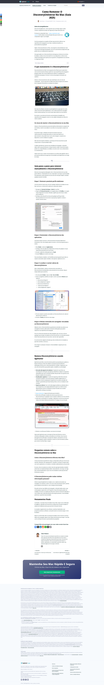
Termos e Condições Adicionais (75, 674)
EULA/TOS (74, 646)
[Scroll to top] (100, 682)
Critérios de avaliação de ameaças (57, 666)
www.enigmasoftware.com (28, 620)
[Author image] (38, 21)
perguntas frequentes (75, 654)
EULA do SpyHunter (55, 668)
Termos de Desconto (31, 647)
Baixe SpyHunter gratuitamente (52, 572)
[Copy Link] (1, 25)
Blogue (37, 1)
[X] (1, 16)
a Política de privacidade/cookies (55, 575)
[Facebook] (1, 15)
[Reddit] (1, 20)
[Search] (83, 5)
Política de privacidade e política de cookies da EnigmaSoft (57, 674)
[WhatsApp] (1, 22)
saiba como (41, 655)
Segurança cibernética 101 (25, 5)
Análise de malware (36, 5)
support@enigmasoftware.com (38, 627)
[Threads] (1, 23)
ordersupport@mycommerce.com (26, 632)
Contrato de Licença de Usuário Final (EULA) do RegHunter (57, 671)
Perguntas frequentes (63, 600)
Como (44, 5)
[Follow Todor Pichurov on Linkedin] (42, 546)
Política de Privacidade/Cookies (52, 654)
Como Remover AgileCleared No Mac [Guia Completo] (61, 552)
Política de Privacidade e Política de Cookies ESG (75, 664)
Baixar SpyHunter (40, 393)
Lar (33, 1)
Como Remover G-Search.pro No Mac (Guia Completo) (43, 552)
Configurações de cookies (74, 667)
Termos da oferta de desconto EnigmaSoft (75, 670)
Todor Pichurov (42, 21)
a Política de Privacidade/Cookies (70, 606)
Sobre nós (53, 663)
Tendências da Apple (52, 5)
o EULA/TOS (63, 606)
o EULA (49, 575)
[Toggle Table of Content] (67, 63)
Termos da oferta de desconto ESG (75, 672)
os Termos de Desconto (79, 606)
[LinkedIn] (1, 18)
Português (81, 1)
